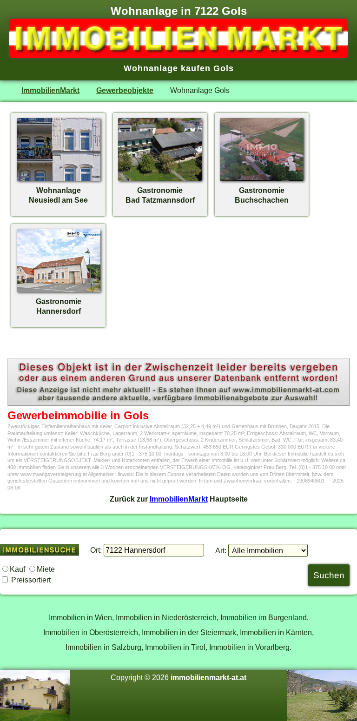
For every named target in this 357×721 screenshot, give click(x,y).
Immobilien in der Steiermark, (190, 632)
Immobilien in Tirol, (176, 647)
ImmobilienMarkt (50, 90)
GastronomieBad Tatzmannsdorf (160, 195)
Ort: (96, 550)
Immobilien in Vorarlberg (249, 647)
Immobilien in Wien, (81, 617)
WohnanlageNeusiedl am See (58, 195)
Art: (220, 550)
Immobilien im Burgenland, (264, 617)
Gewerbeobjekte (124, 90)
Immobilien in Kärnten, (277, 632)
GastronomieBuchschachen (262, 195)
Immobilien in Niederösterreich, (167, 617)
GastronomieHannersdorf (58, 306)
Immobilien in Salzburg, (104, 647)
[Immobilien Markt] (178, 55)
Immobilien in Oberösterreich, (91, 632)
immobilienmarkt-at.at (208, 677)
